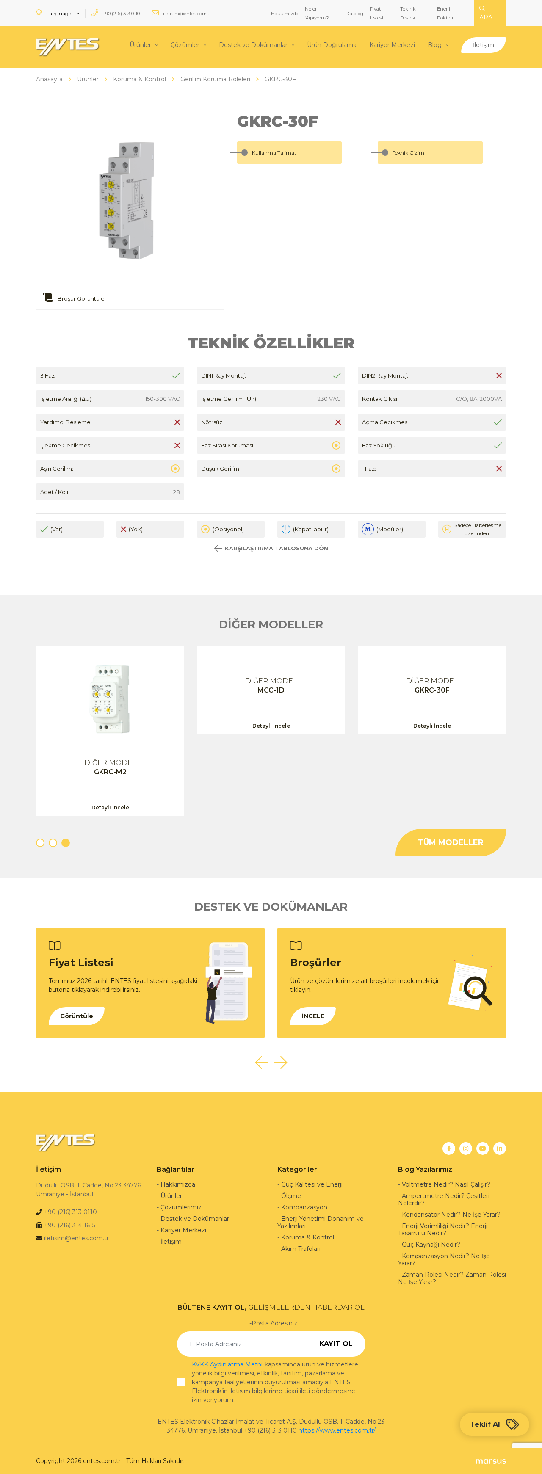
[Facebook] (448, 1148)
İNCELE (312, 1016)
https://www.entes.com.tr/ (337, 1430)
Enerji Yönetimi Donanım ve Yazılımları (320, 1222)
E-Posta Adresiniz (271, 1323)
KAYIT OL (336, 1344)
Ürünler (140, 45)
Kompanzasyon (304, 1207)
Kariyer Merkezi (392, 45)
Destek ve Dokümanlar (253, 45)
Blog (435, 45)
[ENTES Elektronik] (68, 47)
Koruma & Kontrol (307, 1237)
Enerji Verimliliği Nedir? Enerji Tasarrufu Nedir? (442, 1229)
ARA (485, 17)
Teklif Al (485, 1424)
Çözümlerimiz (181, 1207)
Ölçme (291, 1196)
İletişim (483, 45)
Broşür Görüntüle (80, 298)
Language (58, 13)
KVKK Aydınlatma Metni (227, 1364)
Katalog (354, 14)
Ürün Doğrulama (332, 45)
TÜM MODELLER (451, 842)
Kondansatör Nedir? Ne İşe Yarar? (451, 1214)
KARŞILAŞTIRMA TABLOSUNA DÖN (276, 548)
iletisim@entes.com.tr (186, 14)
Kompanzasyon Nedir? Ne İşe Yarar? (444, 1259)
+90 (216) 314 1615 (69, 1225)
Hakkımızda (285, 14)
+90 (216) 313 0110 (120, 14)
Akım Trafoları (301, 1249)
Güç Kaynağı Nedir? (431, 1244)
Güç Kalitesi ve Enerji (312, 1184)
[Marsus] (491, 1461)
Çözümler (185, 45)
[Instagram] (465, 1148)
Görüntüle (76, 1016)
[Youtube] (482, 1148)
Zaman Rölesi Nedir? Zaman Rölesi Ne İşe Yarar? (452, 1278)
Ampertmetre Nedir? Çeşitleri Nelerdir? (443, 1199)
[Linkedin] (499, 1148)
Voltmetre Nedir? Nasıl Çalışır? (446, 1184)
